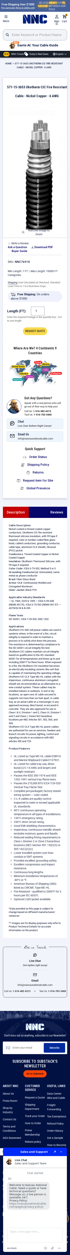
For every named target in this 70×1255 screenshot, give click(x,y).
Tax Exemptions (56, 1116)
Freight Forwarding (54, 1107)
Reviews (56, 512)
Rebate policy (33, 1141)
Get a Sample (55, 1137)
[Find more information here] (35, 1199)
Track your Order (35, 1116)
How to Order (33, 1123)
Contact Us (9, 1119)
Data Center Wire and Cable (56, 1095)
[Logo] (35, 19)
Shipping (12, 282)
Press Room (10, 1100)
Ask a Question (17, 247)
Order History (55, 1130)
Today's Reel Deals (38, 54)
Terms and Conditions (9, 1128)
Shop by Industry (8, 1110)
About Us (8, 1093)
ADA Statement (12, 1137)
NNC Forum (14, 54)
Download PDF (43, 247)
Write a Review (20, 243)
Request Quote (35, 331)
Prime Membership (32, 1132)
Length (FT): (16, 311)
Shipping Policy (37, 465)
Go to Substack (35, 1073)
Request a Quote (35, 1097)
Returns (38, 472)
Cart (64, 19)
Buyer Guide (19, 251)
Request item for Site (37, 480)
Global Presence (38, 488)
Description (16, 512)
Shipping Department (32, 1106)
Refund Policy (55, 1123)
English (60, 54)
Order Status (37, 457)
